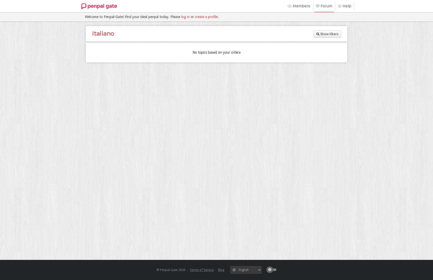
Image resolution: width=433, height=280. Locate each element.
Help (346, 6)
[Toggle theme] (272, 269)
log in (185, 17)
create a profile (206, 17)
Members (301, 6)
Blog (221, 270)
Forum (325, 6)
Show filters (328, 34)
